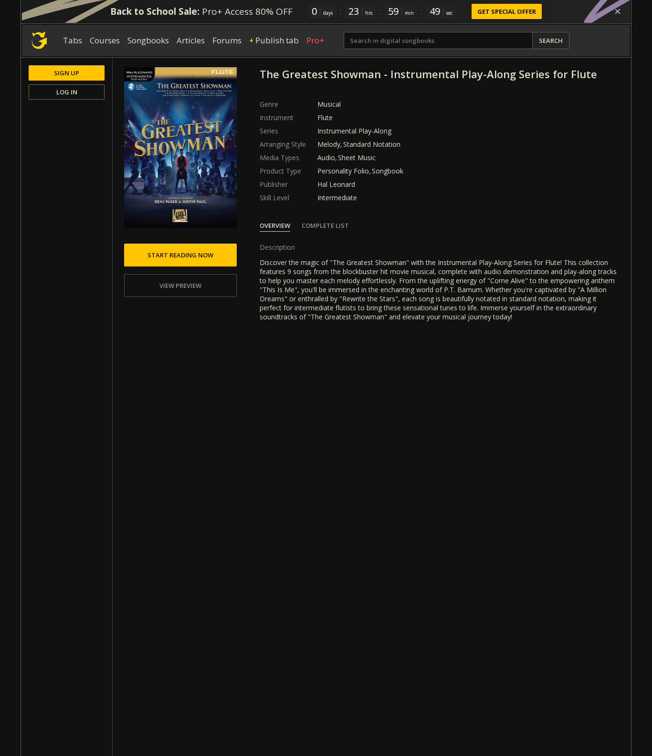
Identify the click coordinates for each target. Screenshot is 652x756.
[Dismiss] (617, 11)
